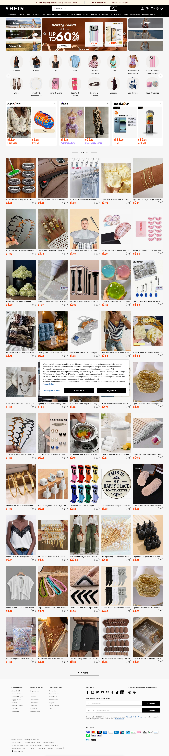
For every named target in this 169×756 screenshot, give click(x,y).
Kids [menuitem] (59, 14)
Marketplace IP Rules (19, 748)
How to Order (34, 700)
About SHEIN (16, 691)
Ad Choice (58, 748)
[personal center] (142, 8)
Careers (14, 703)
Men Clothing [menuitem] (76, 14)
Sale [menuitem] (28, 14)
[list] (105, 692)
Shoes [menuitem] (85, 14)
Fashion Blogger (17, 697)
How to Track (34, 703)
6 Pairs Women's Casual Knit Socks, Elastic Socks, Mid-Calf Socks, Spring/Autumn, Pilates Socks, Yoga (116, 608)
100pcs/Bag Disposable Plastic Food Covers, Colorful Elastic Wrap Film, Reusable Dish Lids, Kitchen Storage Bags (21, 658)
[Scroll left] (159, 14)
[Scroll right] (162, 14)
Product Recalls (54, 700)
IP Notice (31, 748)
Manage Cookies (48, 742)
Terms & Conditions (51, 745)
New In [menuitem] (21, 14)
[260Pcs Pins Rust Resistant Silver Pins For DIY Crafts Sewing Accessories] (148, 280)
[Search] (113, 8)
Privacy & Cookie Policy (134, 717)
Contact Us (52, 691)
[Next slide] (124, 33)
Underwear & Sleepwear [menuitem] (99, 14)
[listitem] (21, 181)
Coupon (51, 703)
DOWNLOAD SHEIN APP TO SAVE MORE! (142, 687)
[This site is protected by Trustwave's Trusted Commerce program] (87, 740)
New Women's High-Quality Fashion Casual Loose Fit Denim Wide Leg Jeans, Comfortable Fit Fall (84, 557)
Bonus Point (53, 697)
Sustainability (16, 694)
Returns (32, 694)
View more (83, 673)
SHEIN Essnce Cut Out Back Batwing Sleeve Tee (21, 608)
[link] (42, 2)
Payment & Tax (54, 694)
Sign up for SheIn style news (98, 699)
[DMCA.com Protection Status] (93, 740)
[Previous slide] (44, 33)
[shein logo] (15, 8)
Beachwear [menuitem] (51, 14)
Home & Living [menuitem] (116, 14)
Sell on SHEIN (35, 712)
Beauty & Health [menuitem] (148, 14)
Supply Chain (16, 700)
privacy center (119, 719)
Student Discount (17, 706)
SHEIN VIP (33, 709)
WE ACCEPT (90, 728)
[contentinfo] (123, 734)
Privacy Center (16, 742)
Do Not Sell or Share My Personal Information (27, 745)
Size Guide (33, 706)
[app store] (129, 693)
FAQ (50, 709)
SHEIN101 (15, 709)
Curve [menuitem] (66, 14)
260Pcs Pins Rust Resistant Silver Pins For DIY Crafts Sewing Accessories (148, 301)
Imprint (50, 748)
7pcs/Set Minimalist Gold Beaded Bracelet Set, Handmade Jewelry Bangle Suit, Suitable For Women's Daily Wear (148, 608)
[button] (157, 8)
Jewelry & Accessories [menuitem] (132, 14)
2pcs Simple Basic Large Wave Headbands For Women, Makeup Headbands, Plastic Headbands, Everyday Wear (21, 250)
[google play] (134, 693)
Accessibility (41, 748)
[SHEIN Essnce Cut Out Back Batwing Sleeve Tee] (21, 586)
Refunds (33, 697)
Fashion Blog (16, 712)
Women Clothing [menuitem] (38, 14)
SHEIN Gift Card (54, 706)
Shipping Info (34, 691)
